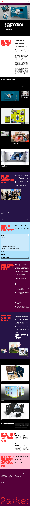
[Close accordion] (28, 235)
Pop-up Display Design (25, 425)
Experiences (2, 3)
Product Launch (24, 427)
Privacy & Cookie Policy (18, 474)
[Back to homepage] (3, 1)
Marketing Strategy (18, 425)
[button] (1, 34)
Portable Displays (18, 427)
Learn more (8, 29)
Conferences (18, 3)
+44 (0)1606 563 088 (3, 480)
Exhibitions (7, 3)
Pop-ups (14, 3)
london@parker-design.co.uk (10, 481)
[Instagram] (18, 472)
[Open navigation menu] (28, 1)
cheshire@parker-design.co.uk (3, 482)
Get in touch (18, 338)
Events (11, 3)
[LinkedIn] (19, 472)
